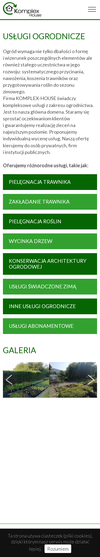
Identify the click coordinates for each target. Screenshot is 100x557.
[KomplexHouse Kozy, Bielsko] (22, 9)
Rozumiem (58, 549)
